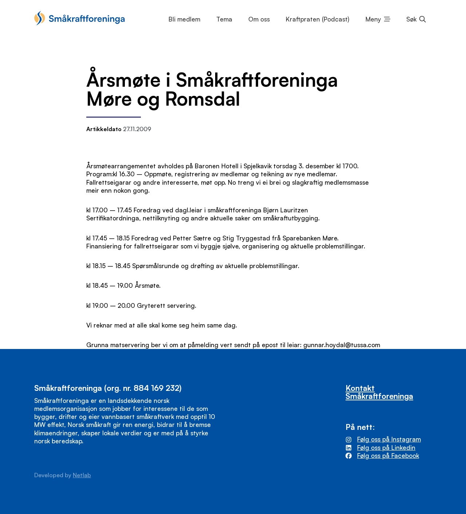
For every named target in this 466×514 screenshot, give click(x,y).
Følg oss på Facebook (388, 455)
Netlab (82, 475)
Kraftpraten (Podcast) (317, 19)
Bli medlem (184, 19)
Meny (373, 19)
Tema (224, 19)
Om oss (259, 19)
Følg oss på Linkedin (386, 447)
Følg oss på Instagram (389, 439)
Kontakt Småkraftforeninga (379, 391)
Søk (411, 19)
